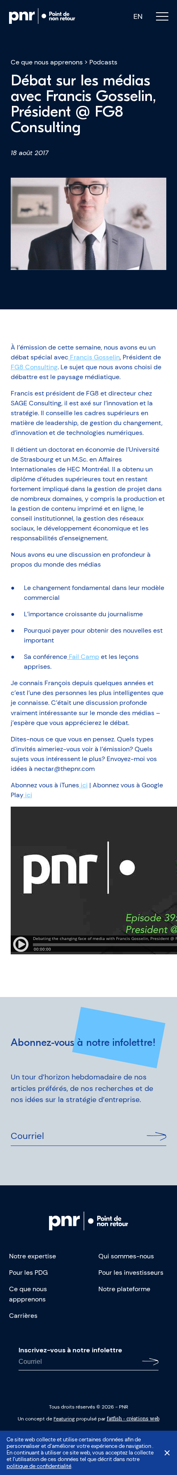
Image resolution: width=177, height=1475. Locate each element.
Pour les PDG (28, 1272)
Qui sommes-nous (126, 1256)
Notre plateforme (124, 1289)
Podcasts (103, 62)
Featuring (64, 1419)
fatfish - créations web (133, 1418)
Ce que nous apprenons (47, 62)
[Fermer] (167, 1453)
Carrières (23, 1315)
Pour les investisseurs (130, 1272)
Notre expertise (32, 1256)
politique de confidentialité (39, 1466)
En (137, 16)
